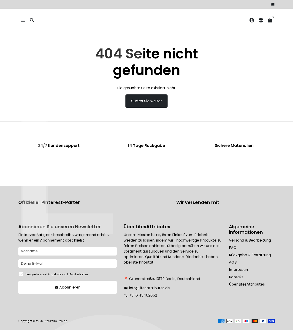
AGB (233, 262)
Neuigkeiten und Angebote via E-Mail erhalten (56, 274)
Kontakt (236, 277)
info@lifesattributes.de (147, 288)
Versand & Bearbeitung (250, 240)
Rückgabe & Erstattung (250, 255)
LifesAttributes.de (55, 321)
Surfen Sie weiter (146, 101)
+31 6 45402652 (140, 295)
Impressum (239, 269)
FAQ (232, 247)
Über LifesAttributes (247, 284)
